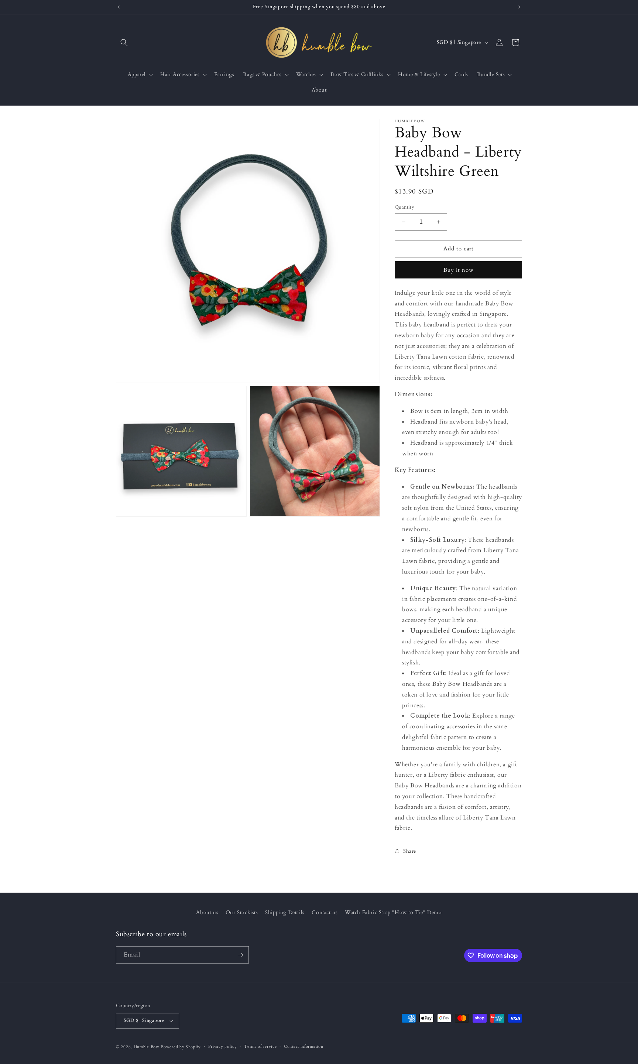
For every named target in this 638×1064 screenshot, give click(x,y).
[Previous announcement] (118, 7)
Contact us (324, 912)
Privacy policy (222, 1046)
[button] (124, 42)
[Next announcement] (519, 7)
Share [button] (409, 851)
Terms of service (260, 1046)
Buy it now (458, 270)
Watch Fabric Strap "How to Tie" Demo (393, 912)
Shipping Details (285, 912)
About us (207, 912)
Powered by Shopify (181, 1047)
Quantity (404, 207)
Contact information (303, 1046)
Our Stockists (242, 912)
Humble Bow (147, 1047)
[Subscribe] (240, 955)
